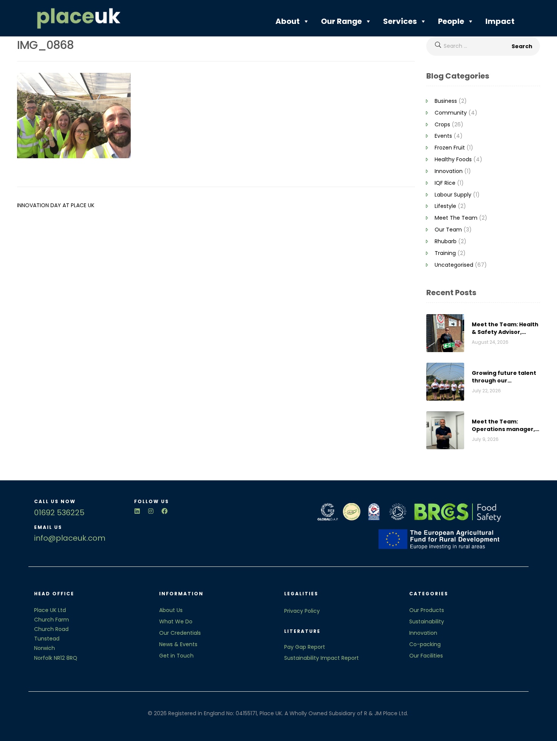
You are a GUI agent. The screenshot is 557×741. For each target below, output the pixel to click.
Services (400, 21)
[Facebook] (164, 511)
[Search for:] (483, 46)
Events (443, 136)
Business (446, 101)
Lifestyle (445, 206)
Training (445, 253)
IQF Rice (445, 183)
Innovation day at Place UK (55, 205)
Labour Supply (453, 194)
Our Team (448, 229)
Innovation (449, 171)
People (451, 21)
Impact (500, 21)
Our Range (341, 21)
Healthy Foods (453, 159)
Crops (442, 124)
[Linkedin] (137, 511)
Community (451, 112)
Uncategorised (454, 265)
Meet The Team (456, 218)
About (287, 21)
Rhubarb (446, 241)
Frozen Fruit (450, 147)
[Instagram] (151, 511)
